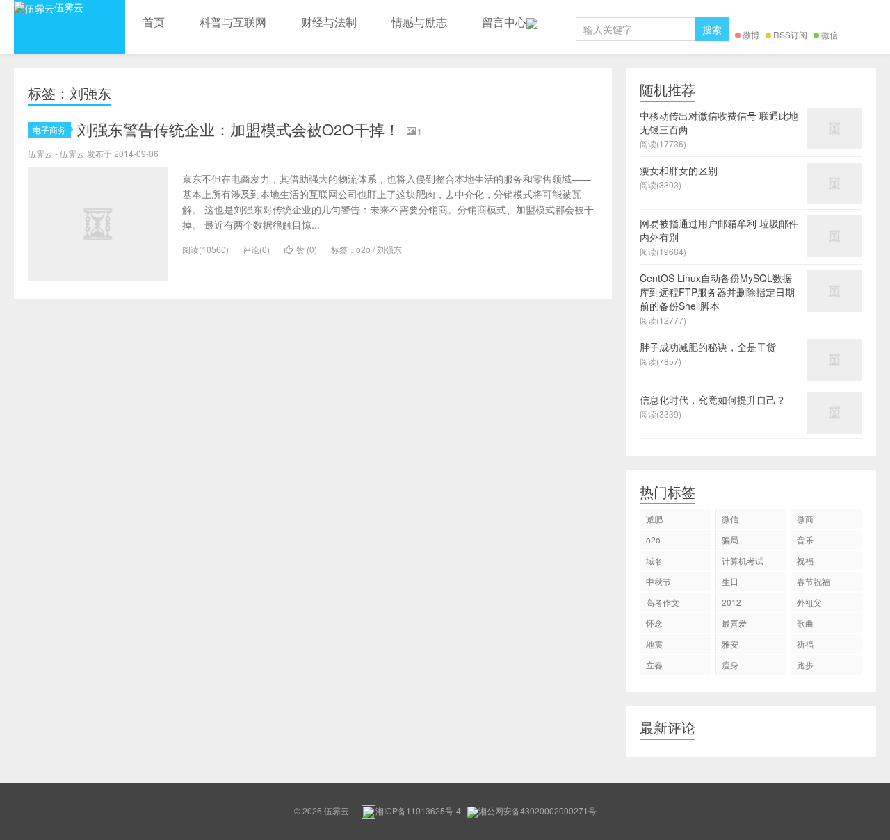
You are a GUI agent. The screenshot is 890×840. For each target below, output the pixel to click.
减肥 (654, 519)
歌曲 (805, 623)
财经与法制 (329, 22)
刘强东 (389, 249)
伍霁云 (68, 7)
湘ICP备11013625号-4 (418, 810)
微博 (751, 34)
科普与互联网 (233, 22)
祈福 (805, 644)
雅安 (730, 644)
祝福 (805, 560)
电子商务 (49, 129)
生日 (730, 581)
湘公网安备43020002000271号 (537, 810)
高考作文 (662, 602)
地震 (654, 644)
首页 (154, 22)
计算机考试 (742, 560)
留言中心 (504, 22)
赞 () (306, 249)
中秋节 (658, 581)
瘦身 (730, 664)
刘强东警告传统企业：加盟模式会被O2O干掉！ (238, 129)
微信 (829, 34)
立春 (654, 664)
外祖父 (809, 602)
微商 (805, 519)
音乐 (805, 539)
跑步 (805, 664)
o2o (363, 249)
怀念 (654, 623)
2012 (731, 602)
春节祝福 (813, 581)
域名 (654, 560)
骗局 (730, 539)
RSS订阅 (790, 34)
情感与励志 (419, 22)
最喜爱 (734, 623)
